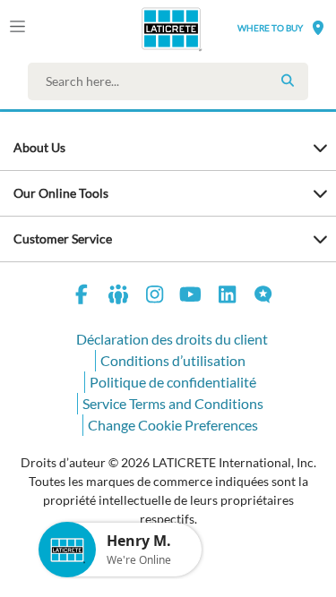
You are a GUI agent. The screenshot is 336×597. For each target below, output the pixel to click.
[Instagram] (155, 296)
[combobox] (172, 81)
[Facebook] (82, 296)
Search (287, 80)
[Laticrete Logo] (145, 28)
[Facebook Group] (118, 296)
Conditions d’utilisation (173, 360)
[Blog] (263, 296)
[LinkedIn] (227, 296)
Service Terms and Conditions (172, 403)
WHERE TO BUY (270, 27)
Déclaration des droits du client (172, 338)
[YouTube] (190, 296)
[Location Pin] (318, 27)
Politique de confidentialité (173, 381)
